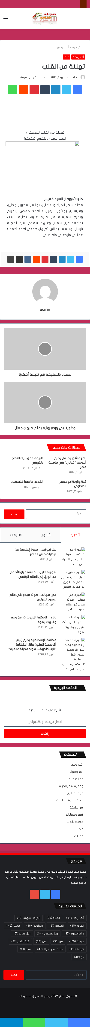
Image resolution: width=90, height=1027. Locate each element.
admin (75, 77)
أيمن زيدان (75, 917)
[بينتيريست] (34, 89)
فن (58, 941)
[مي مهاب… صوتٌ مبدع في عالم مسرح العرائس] (72, 602)
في (41, 941)
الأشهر (46, 535)
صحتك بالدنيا (75, 821)
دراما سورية (74, 933)
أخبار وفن (63, 47)
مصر (25, 949)
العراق (77, 925)
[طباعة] (10, 259)
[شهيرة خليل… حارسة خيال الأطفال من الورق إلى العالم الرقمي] (72, 579)
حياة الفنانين (75, 793)
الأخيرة (75, 535)
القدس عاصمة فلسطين (27, 481)
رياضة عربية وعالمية (70, 800)
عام (66, 57)
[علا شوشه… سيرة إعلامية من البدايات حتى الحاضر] (72, 557)
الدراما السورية (28, 917)
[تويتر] (66, 89)
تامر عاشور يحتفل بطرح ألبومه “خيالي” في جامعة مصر (67, 462)
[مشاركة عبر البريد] (19, 259)
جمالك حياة (76, 779)
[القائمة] (5, 20)
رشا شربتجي (47, 933)
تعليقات (16, 535)
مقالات (79, 836)
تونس (13, 925)
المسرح (56, 925)
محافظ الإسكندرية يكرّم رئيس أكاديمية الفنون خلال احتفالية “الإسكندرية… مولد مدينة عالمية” (32, 644)
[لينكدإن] (55, 89)
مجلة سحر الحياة (50, 949)
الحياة (53, 917)
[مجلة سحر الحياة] (45, 18)
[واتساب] (12, 89)
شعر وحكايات (75, 814)
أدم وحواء (77, 771)
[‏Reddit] (23, 89)
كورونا (76, 949)
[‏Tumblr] (45, 89)
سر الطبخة (76, 807)
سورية (76, 941)
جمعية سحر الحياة (71, 786)
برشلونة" (34, 925)
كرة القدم (20, 941)
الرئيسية (77, 47)
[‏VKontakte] (27, 259)
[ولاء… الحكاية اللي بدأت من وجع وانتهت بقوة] (72, 625)
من (79, 957)
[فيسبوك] (77, 89)
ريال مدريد (21, 933)
